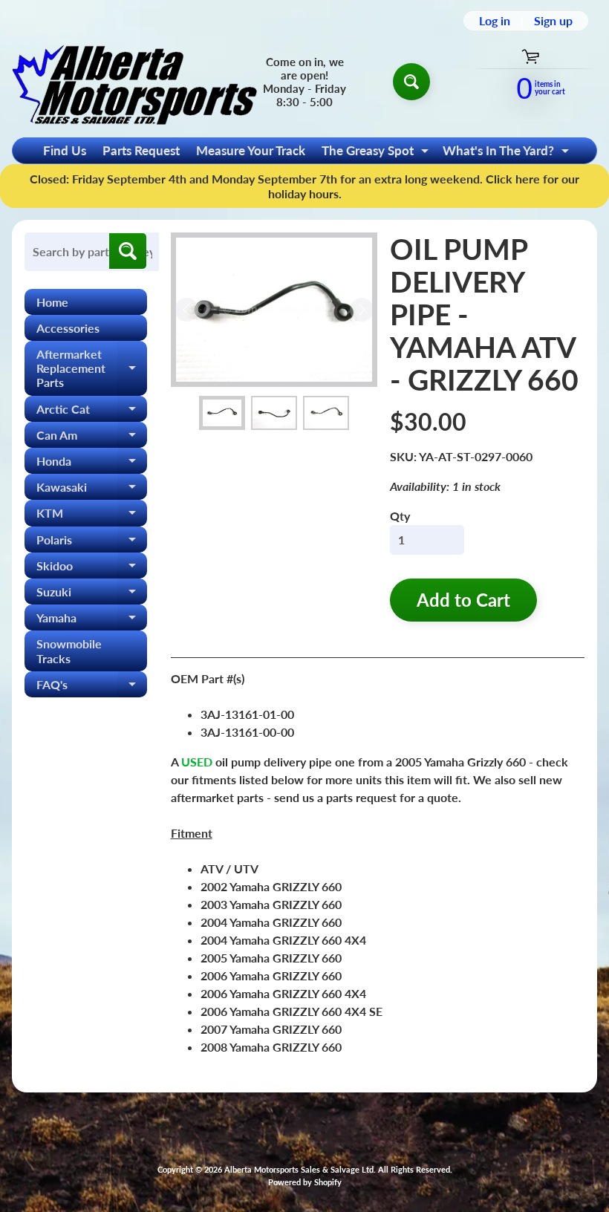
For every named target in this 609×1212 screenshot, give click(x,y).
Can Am (91, 438)
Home (52, 302)
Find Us (64, 150)
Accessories (68, 328)
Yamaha (91, 620)
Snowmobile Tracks (69, 650)
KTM (91, 516)
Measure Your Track (250, 150)
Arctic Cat (91, 412)
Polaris (91, 542)
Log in (494, 21)
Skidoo (91, 568)
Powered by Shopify (305, 1182)
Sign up (553, 21)
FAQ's (91, 687)
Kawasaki (91, 490)
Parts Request (141, 150)
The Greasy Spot (377, 153)
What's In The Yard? (508, 153)
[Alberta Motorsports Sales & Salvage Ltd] (134, 81)
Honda (91, 464)
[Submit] (127, 251)
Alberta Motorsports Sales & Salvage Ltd (299, 1169)
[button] (222, 413)
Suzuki (91, 594)
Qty (400, 516)
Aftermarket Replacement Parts (91, 368)
